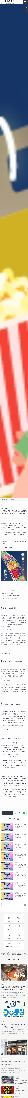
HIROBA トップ (4, 499)
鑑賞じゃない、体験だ (9, 593)
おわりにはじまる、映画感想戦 (11, 595)
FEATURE (12, 499)
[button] (20, 813)
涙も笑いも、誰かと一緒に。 (10, 598)
